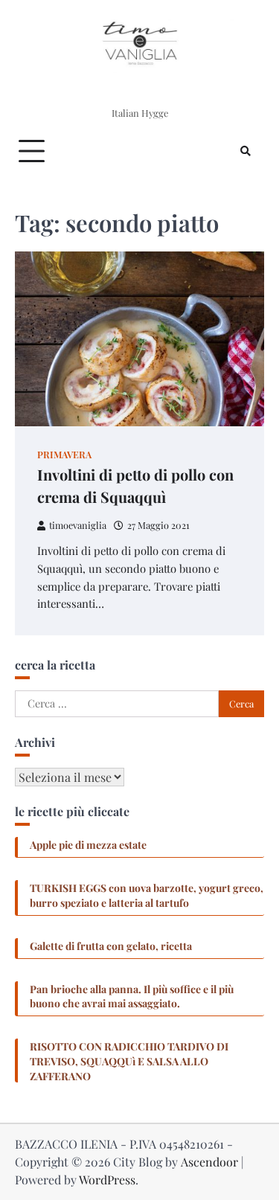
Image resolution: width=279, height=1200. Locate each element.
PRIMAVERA (64, 454)
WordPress (107, 1179)
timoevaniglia (77, 525)
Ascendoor (209, 1161)
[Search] (245, 151)
